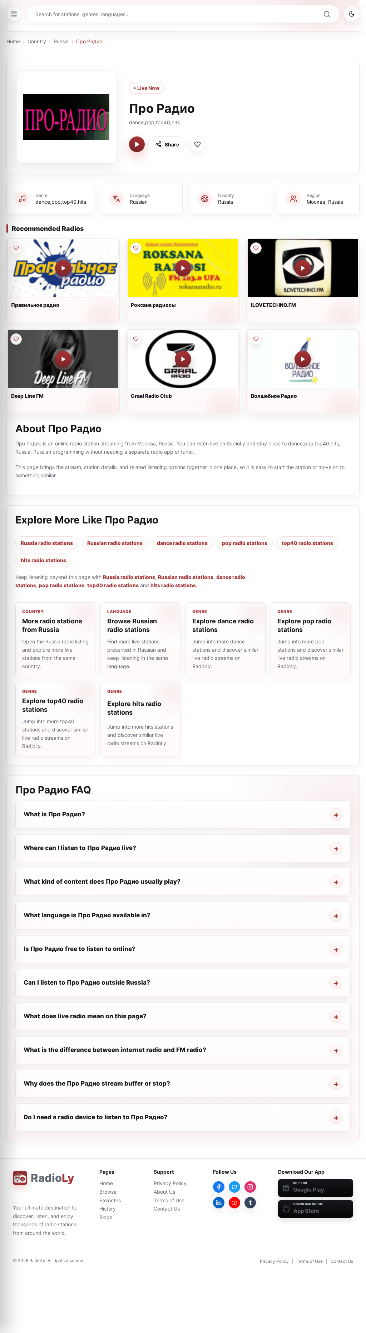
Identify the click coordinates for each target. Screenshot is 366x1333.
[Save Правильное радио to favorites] (16, 248)
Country (37, 41)
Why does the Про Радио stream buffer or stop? (97, 1083)
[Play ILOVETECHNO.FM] (303, 268)
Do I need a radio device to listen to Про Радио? (96, 1117)
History (107, 1209)
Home (13, 41)
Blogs (105, 1217)
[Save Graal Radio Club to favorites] (136, 339)
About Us (164, 1192)
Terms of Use (169, 1200)
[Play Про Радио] (137, 144)
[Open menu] (13, 13)
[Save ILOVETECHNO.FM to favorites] (256, 248)
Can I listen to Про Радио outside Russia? (87, 982)
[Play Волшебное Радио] (303, 359)
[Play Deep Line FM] (63, 359)
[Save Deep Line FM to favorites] (16, 339)
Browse (108, 1192)
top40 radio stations (307, 543)
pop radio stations (244, 543)
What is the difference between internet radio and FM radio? (115, 1049)
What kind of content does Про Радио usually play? (102, 881)
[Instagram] (250, 1187)
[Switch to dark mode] (352, 14)
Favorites (110, 1200)
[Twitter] (234, 1187)
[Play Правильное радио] (63, 268)
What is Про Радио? (54, 814)
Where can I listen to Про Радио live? (80, 847)
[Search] (327, 14)
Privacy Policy (170, 1183)
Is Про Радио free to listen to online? (79, 948)
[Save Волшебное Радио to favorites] (256, 339)
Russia (61, 41)
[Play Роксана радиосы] (183, 268)
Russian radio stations (115, 543)
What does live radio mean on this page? (85, 1016)
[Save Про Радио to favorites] (197, 144)
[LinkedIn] (218, 1202)
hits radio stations (43, 560)
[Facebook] (218, 1187)
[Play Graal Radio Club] (183, 359)
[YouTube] (234, 1202)
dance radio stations (182, 543)
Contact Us (167, 1209)
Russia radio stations (47, 543)
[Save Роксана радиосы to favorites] (136, 248)
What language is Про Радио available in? (87, 915)
